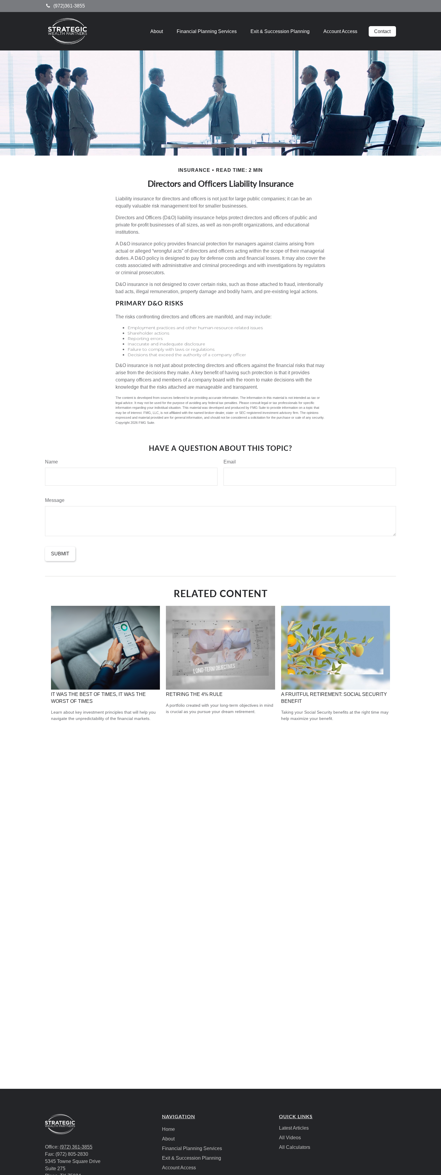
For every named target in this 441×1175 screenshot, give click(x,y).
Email (230, 461)
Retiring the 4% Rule (194, 694)
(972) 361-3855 (76, 1146)
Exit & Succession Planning (191, 1158)
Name (51, 461)
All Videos (290, 1137)
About (168, 1138)
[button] (156, 31)
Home (168, 1129)
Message (54, 500)
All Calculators (294, 1147)
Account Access (179, 1167)
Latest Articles (294, 1128)
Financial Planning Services (192, 1148)
